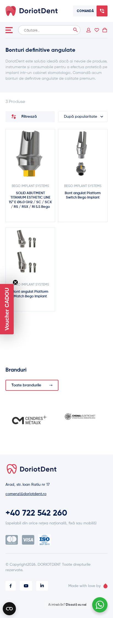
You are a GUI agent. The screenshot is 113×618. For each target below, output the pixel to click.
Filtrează (29, 117)
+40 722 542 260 (36, 513)
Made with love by (84, 586)
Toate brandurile (26, 385)
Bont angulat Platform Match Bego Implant (30, 294)
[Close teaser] (15, 282)
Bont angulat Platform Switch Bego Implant (83, 195)
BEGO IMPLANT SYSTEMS (30, 186)
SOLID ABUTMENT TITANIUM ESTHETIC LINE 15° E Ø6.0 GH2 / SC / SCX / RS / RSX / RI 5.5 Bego (30, 200)
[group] (29, 420)
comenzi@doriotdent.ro (25, 494)
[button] (7, 309)
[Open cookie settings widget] (9, 608)
